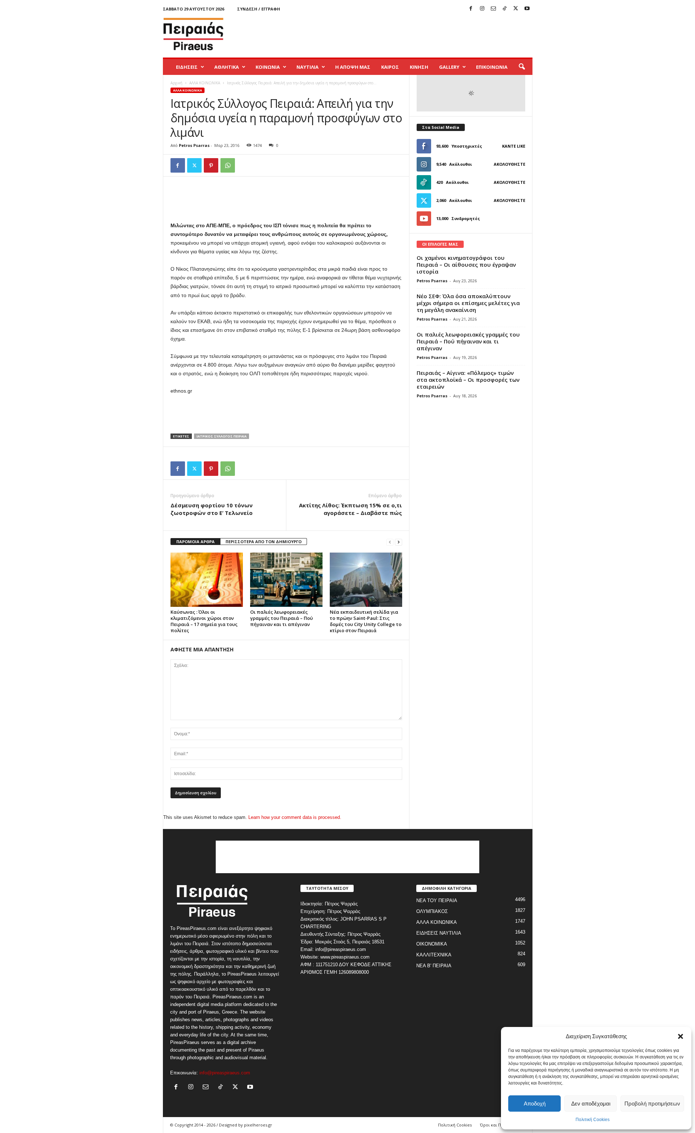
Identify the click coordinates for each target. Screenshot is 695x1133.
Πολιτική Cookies (593, 1119)
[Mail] (493, 9)
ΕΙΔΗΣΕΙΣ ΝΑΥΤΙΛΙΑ (438, 933)
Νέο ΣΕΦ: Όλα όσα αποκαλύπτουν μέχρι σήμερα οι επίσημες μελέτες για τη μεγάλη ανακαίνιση (468, 302)
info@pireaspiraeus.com (224, 1072)
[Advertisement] (400, 34)
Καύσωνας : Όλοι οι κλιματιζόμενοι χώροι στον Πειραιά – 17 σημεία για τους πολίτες (203, 621)
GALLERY (449, 67)
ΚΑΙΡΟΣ (390, 67)
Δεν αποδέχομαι (590, 1103)
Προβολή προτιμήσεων (652, 1103)
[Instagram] (482, 9)
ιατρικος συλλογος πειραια (222, 436)
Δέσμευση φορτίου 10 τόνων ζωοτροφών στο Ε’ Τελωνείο (211, 509)
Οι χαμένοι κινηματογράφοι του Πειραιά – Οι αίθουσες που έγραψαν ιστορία (466, 264)
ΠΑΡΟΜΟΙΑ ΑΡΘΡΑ (195, 541)
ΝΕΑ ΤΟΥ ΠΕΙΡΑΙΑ (436, 900)
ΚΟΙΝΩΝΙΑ (268, 67)
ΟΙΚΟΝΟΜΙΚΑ (431, 944)
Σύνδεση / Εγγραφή (258, 9)
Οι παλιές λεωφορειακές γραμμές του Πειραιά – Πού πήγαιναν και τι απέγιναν (281, 618)
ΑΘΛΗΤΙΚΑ (226, 67)
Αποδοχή (535, 1103)
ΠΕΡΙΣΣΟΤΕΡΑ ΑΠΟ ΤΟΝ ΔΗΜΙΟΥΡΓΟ (264, 541)
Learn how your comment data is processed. (294, 817)
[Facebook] (471, 9)
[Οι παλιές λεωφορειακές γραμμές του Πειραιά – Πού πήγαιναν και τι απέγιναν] (286, 580)
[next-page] (398, 542)
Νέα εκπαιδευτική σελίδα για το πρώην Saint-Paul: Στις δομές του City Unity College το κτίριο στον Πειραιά (365, 621)
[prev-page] (389, 542)
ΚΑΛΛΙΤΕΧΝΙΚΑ (433, 954)
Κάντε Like (513, 146)
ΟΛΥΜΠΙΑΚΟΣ (432, 911)
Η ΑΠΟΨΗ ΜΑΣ (352, 67)
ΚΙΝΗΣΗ (419, 67)
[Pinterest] (211, 165)
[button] (680, 1036)
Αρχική (176, 82)
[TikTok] (504, 9)
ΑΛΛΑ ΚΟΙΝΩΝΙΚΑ (204, 82)
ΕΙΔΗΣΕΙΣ (187, 67)
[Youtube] (527, 9)
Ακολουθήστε (509, 164)
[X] (515, 9)
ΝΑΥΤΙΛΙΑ (307, 67)
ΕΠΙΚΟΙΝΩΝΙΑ (491, 67)
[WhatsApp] (227, 165)
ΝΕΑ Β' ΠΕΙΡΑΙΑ (433, 965)
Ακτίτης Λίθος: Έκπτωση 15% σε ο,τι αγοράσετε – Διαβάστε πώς (350, 509)
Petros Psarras (194, 145)
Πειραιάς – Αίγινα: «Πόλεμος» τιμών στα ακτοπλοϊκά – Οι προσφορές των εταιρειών (468, 379)
